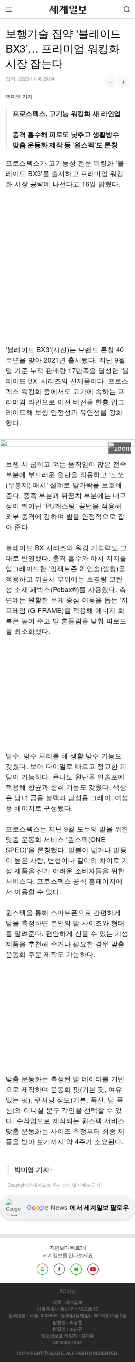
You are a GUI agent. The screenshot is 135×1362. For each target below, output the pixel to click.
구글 (42, 1269)
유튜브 (93, 1269)
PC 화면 (68, 1290)
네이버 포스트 (76, 1269)
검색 (126, 9)
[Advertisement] (67, 266)
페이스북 (59, 1269)
